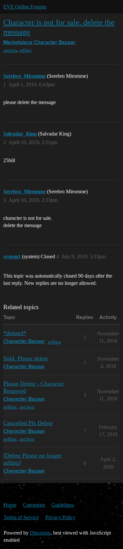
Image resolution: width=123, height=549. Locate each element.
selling (25, 50)
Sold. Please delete (25, 358)
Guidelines (62, 505)
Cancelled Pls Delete (28, 423)
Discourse (40, 533)
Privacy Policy (60, 517)
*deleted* (14, 333)
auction (10, 50)
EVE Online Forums (24, 7)
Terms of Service (21, 517)
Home (10, 505)
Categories (34, 505)
